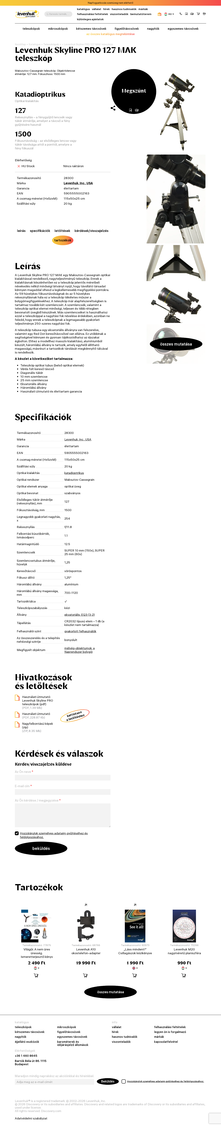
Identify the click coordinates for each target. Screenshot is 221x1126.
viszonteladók (119, 14)
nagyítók (153, 28)
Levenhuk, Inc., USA (78, 183)
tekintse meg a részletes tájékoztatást (126, 2)
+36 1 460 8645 (26, 1055)
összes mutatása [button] (176, 344)
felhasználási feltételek (92, 14)
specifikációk (40, 231)
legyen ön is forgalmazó (170, 1031)
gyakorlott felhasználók (80, 631)
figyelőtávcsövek (127, 28)
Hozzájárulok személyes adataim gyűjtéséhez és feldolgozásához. (54, 835)
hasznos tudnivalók (124, 9)
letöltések (62, 231)
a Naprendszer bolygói (79, 650)
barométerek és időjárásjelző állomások (72, 1043)
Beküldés (107, 1081)
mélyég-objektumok (78, 648)
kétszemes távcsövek (91, 28)
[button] (181, 14)
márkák (143, 9)
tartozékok (62, 240)
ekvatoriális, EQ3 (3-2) (79, 614)
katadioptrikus (74, 473)
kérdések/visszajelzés (91, 231)
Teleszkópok (51, 44)
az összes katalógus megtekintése (110, 34)
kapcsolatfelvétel (166, 1041)
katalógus (83, 9)
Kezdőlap (20, 44)
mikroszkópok (58, 28)
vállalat (96, 9)
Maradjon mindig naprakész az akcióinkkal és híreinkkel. (54, 1076)
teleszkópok (31, 28)
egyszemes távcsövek (183, 28)
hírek (106, 9)
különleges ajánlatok (90, 19)
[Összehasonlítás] (192, 14)
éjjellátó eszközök (27, 1041)
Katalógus (35, 44)
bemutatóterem (140, 14)
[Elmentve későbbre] (186, 14)
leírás (21, 231)
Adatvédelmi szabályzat (31, 1118)
